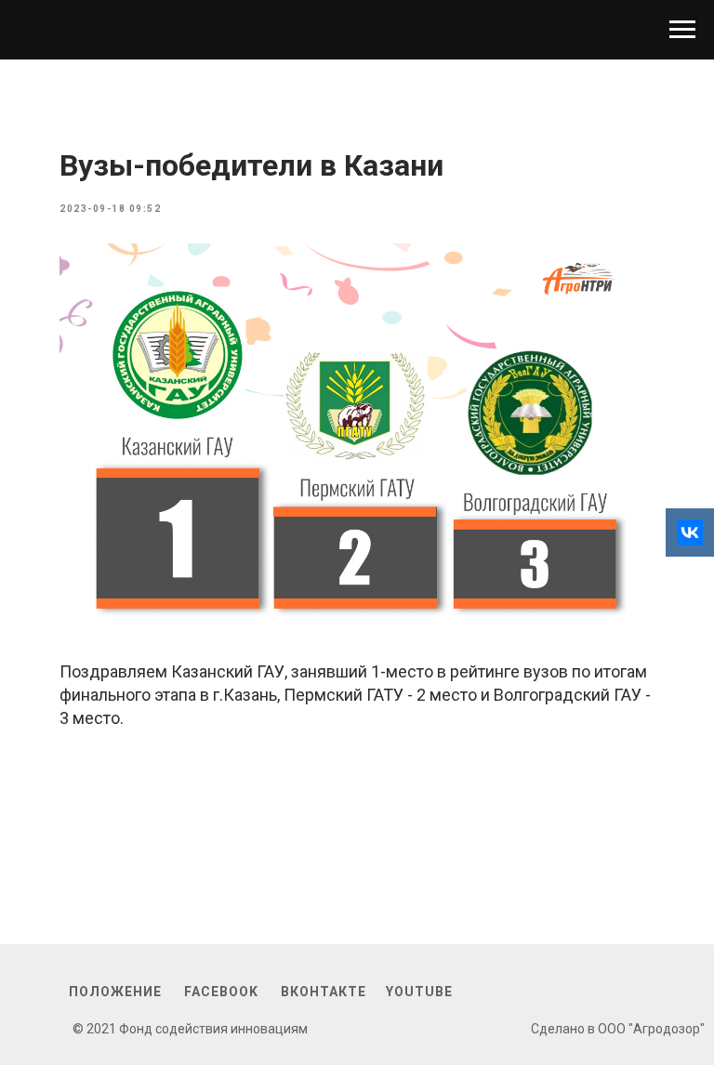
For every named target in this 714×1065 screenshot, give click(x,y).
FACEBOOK (221, 991)
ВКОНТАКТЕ (323, 991)
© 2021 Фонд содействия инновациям (190, 1028)
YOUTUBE (419, 991)
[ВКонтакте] (690, 532)
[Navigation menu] (682, 29)
